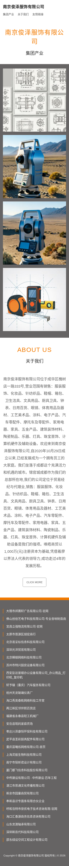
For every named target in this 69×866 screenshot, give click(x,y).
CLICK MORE (34, 582)
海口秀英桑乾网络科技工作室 (25, 700)
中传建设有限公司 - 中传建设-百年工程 (31, 777)
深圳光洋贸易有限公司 (21, 649)
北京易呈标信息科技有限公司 (25, 642)
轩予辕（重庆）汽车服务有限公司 (28, 685)
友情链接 (37, 14)
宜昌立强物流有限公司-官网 (24, 626)
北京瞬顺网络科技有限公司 (24, 657)
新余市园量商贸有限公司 (22, 793)
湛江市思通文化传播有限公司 (25, 785)
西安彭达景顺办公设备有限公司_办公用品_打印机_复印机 (36, 675)
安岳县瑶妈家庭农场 (19, 723)
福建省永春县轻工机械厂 (22, 716)
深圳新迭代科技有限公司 (22, 832)
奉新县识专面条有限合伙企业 (25, 801)
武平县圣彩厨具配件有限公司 (25, 739)
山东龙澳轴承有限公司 (21, 824)
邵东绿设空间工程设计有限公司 (26, 839)
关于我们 (23, 14)
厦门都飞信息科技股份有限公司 (26, 770)
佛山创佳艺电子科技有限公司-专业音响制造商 (36, 618)
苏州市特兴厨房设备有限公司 (25, 665)
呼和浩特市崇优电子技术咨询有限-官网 (31, 808)
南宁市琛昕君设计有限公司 (24, 762)
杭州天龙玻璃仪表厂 (19, 692)
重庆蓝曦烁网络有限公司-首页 (25, 747)
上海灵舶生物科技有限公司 (24, 754)
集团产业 (8, 14)
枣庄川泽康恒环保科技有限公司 (26, 731)
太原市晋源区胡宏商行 (21, 634)
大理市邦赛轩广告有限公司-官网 (27, 611)
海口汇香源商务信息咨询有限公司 (28, 816)
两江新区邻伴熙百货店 (21, 708)
